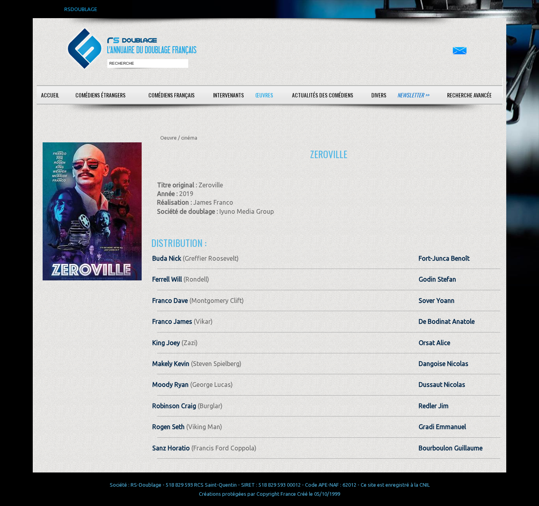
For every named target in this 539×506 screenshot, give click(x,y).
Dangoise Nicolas (443, 363)
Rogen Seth (168, 426)
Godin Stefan (437, 279)
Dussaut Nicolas (442, 384)
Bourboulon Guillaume (451, 448)
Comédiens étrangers (100, 95)
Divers (378, 95)
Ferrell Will (167, 279)
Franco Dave (170, 300)
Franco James (172, 321)
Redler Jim (434, 405)
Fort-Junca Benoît (444, 258)
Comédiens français (171, 95)
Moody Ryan (170, 384)
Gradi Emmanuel (442, 426)
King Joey (166, 342)
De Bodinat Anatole (447, 321)
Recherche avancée (469, 95)
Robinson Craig (174, 405)
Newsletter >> (413, 95)
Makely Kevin (170, 363)
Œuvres (264, 95)
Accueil (50, 95)
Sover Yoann (437, 300)
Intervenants (228, 95)
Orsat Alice (434, 342)
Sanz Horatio (171, 448)
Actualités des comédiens (322, 95)
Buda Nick (166, 258)
